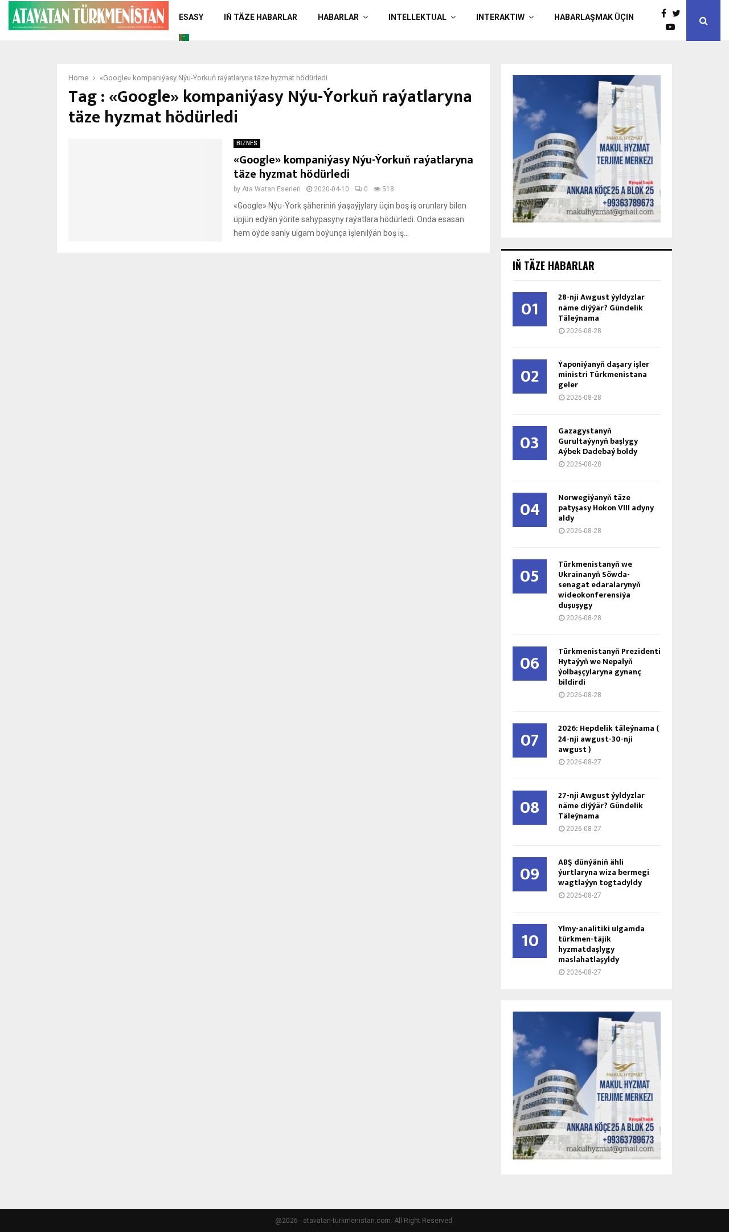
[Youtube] (673, 27)
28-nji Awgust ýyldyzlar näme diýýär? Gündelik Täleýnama (601, 307)
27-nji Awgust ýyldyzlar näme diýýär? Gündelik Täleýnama (601, 805)
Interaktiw (500, 17)
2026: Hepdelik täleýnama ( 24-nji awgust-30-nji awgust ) (608, 738)
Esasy (191, 17)
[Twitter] (679, 14)
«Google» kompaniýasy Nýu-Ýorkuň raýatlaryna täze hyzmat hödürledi (353, 167)
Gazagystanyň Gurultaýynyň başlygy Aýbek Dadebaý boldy (598, 441)
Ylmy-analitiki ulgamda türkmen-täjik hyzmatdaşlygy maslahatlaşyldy (601, 944)
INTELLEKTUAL (417, 17)
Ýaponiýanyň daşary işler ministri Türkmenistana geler (603, 374)
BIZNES (246, 143)
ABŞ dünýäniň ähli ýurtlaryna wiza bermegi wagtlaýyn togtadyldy (603, 872)
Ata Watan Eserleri (271, 189)
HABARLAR (338, 17)
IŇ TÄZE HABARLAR (260, 17)
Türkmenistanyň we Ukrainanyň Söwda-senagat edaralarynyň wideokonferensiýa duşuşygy (599, 585)
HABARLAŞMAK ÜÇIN (594, 17)
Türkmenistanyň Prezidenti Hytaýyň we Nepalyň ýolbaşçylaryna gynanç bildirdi (609, 667)
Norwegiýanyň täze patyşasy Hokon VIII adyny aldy (606, 508)
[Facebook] (666, 14)
